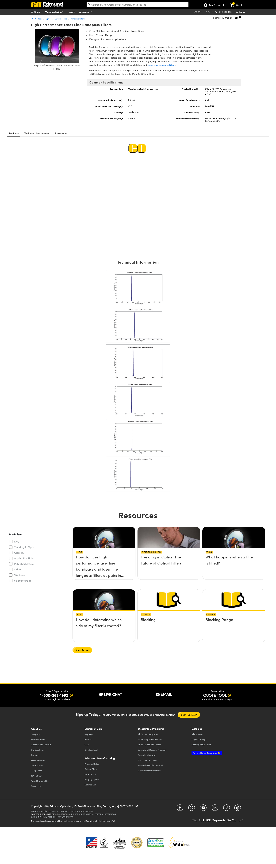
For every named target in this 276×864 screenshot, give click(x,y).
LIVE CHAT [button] (113, 694)
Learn (72, 11)
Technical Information (37, 133)
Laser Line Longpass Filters (161, 64)
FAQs (86, 744)
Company (84, 11)
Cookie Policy (53, 811)
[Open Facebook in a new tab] (179, 809)
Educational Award (147, 755)
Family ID (219, 17)
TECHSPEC (36, 775)
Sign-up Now (189, 714)
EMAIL (166, 694)
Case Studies (37, 765)
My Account (216, 5)
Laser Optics (90, 774)
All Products (37, 18)
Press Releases (38, 760)
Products (13, 133)
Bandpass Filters (77, 18)
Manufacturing (53, 11)
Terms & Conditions (70, 811)
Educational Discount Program (152, 749)
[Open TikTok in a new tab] (237, 809)
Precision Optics (91, 763)
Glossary (19, 552)
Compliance (36, 770)
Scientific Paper (23, 580)
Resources (61, 133)
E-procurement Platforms (149, 770)
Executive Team (38, 739)
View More (82, 650)
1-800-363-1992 (224, 12)
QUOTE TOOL (215, 695)
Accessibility (87, 811)
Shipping (88, 734)
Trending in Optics (24, 547)
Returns (88, 739)
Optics (48, 18)
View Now (104, 557)
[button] (226, 11)
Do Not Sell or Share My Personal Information (93, 814)
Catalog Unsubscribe (201, 744)
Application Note (24, 558)
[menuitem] (39, 12)
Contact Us (240, 12)
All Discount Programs (148, 734)
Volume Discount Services (149, 744)
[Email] (236, 17)
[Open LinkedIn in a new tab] (214, 809)
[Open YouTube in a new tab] (203, 809)
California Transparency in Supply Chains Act (52, 817)
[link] (237, 2)
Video (17, 569)
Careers (34, 755)
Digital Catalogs (199, 739)
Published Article (24, 563)
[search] (137, 4)
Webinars (19, 575)
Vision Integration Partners (150, 739)
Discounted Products (147, 760)
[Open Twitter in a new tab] (191, 809)
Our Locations (37, 749)
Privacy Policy (38, 811)
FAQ (16, 541)
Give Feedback (91, 749)
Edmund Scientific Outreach (150, 765)
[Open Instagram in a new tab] (226, 809)
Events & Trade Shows (41, 744)
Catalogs (197, 734)
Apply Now (205, 753)
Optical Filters (61, 18)
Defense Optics (91, 784)
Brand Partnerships (40, 781)
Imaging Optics (91, 779)
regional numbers (61, 699)
